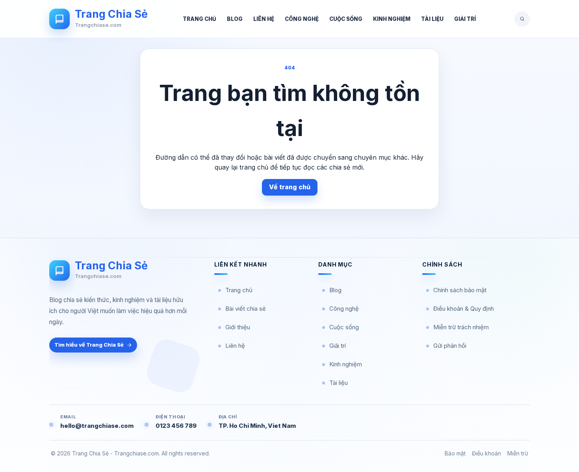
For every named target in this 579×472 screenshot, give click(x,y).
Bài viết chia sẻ (245, 308)
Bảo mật (455, 453)
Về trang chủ (289, 187)
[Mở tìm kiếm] (522, 19)
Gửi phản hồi (449, 345)
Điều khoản (486, 453)
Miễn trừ (517, 453)
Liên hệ (263, 19)
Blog (235, 19)
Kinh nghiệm (391, 19)
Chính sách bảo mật (459, 290)
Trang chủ (199, 19)
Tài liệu (432, 19)
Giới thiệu (237, 327)
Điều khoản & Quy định (463, 308)
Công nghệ (302, 19)
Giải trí (465, 19)
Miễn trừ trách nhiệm (461, 327)
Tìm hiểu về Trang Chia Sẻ (89, 344)
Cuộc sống (345, 19)
